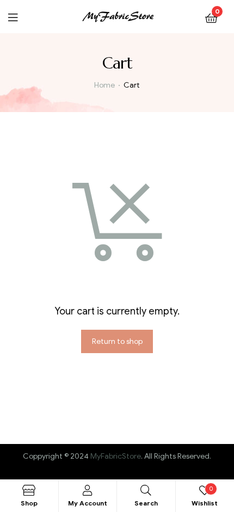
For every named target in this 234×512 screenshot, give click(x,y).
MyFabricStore (115, 456)
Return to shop (117, 341)
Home (104, 85)
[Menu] (19, 17)
